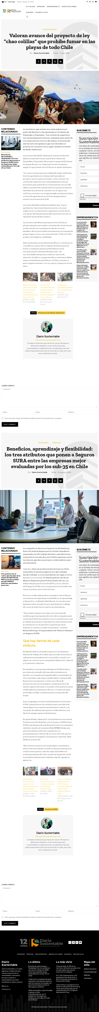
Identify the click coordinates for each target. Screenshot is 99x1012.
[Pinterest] (49, 61)
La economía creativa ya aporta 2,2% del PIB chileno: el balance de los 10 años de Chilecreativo (82, 227)
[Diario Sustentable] (48, 327)
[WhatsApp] (55, 61)
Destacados (5, 152)
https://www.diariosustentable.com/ (48, 340)
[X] (93, 1)
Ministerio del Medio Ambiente (51, 313)
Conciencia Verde (49, 29)
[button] (27, 17)
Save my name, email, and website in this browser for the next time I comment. (33, 418)
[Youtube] (95, 1)
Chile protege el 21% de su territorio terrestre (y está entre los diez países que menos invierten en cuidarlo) (68, 969)
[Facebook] (87, 1)
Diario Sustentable (41, 53)
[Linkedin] (60, 61)
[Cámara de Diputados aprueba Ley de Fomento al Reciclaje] (65, 277)
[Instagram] (90, 1)
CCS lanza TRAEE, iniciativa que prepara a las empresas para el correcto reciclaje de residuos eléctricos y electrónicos (24, 372)
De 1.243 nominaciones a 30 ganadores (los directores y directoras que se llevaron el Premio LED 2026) (66, 978)
